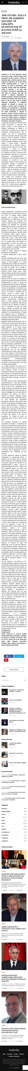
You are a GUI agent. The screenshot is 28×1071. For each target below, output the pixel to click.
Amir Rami (17, 1067)
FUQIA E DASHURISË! (15, 700)
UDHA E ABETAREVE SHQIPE (17, 762)
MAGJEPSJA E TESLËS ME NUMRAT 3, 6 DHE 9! (16, 690)
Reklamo (22, 1054)
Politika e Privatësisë (14, 1056)
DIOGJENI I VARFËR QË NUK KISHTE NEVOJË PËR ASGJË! (17, 730)
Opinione (4, 11)
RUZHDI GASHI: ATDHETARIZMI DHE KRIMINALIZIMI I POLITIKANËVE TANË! (14, 1030)
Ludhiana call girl (6, 780)
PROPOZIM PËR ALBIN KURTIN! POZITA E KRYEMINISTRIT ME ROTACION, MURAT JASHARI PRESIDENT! (13, 877)
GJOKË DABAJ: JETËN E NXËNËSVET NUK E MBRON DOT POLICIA (14, 929)
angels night (4, 775)
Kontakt (16, 1054)
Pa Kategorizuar (6, 832)
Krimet (3, 820)
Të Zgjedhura (5, 841)
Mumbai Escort (5, 786)
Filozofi (3, 814)
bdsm (3, 798)
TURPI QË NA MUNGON (16, 753)
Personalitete (5, 835)
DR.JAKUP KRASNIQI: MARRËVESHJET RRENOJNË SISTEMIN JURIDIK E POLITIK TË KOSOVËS (14, 978)
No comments (19, 890)
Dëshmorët (4, 808)
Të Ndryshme (5, 838)
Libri (3, 826)
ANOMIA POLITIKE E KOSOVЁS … (15, 743)
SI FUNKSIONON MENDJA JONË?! (16, 721)
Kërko (25, 680)
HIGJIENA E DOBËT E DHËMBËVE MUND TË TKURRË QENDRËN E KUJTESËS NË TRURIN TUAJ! (17, 711)
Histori (3, 817)
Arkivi (4, 1054)
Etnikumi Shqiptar (6, 811)
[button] (2, 2)
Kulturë (3, 823)
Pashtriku (14, 2)
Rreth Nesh (10, 1054)
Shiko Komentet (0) (14, 669)
